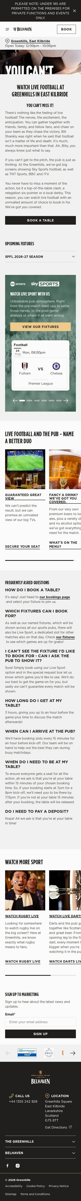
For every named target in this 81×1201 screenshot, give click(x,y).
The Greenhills (19, 1141)
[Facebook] (7, 1165)
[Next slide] (66, 400)
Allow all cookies (40, 658)
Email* (10, 1014)
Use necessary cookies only (40, 671)
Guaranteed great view (23, 496)
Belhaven (14, 1153)
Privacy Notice (59, 1186)
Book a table (40, 220)
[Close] (74, 10)
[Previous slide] (15, 400)
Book (66, 29)
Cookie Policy (35, 1186)
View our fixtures (40, 327)
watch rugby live (25, 890)
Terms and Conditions (35, 1194)
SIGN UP (40, 1034)
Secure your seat (25, 469)
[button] (22, 400)
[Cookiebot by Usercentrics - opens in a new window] (59, 526)
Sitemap (10, 1194)
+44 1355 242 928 (23, 1101)
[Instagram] (17, 1165)
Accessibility (13, 1186)
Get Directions (56, 1127)
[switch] (70, 606)
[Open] (7, 29)
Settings (63, 646)
